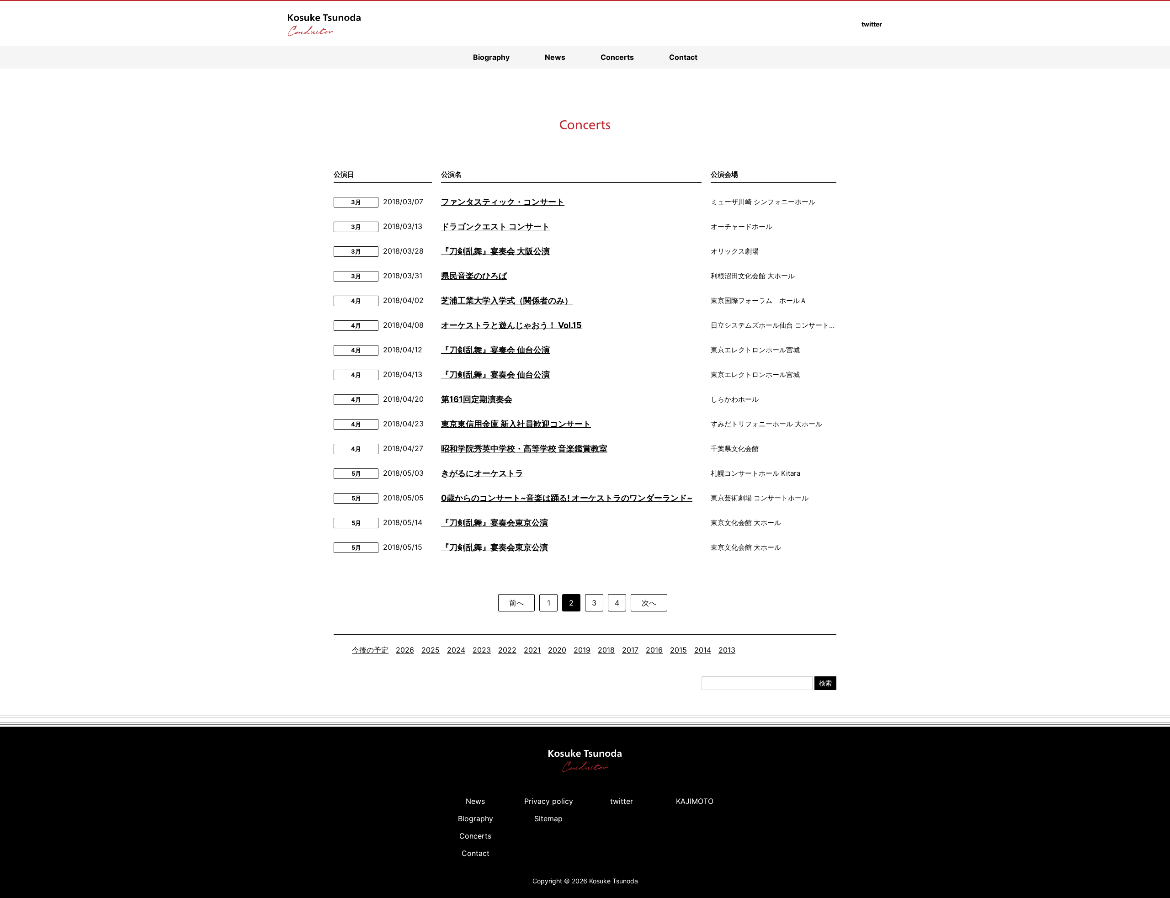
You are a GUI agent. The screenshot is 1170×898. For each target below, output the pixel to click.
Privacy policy (548, 801)
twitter (621, 801)
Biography (491, 57)
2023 (482, 649)
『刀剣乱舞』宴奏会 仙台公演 (495, 350)
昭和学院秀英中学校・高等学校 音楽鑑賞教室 (524, 448)
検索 (825, 683)
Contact (683, 57)
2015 (678, 649)
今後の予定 (370, 649)
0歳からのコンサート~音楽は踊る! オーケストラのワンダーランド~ (566, 498)
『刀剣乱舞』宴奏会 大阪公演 (495, 251)
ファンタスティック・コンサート (502, 202)
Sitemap (548, 818)
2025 (430, 649)
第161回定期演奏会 (476, 399)
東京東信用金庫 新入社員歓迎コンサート (516, 424)
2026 (405, 649)
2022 (507, 649)
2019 (582, 649)
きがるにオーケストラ (482, 473)
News (555, 57)
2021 (532, 649)
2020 (557, 649)
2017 (630, 649)
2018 (606, 649)
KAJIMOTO (694, 801)
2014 (702, 649)
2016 (654, 649)
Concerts (617, 57)
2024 (456, 649)
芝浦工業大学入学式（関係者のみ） (507, 300)
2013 (726, 649)
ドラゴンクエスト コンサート (495, 226)
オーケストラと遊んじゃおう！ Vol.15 (511, 325)
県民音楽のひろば (474, 276)
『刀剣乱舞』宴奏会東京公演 (494, 522)
